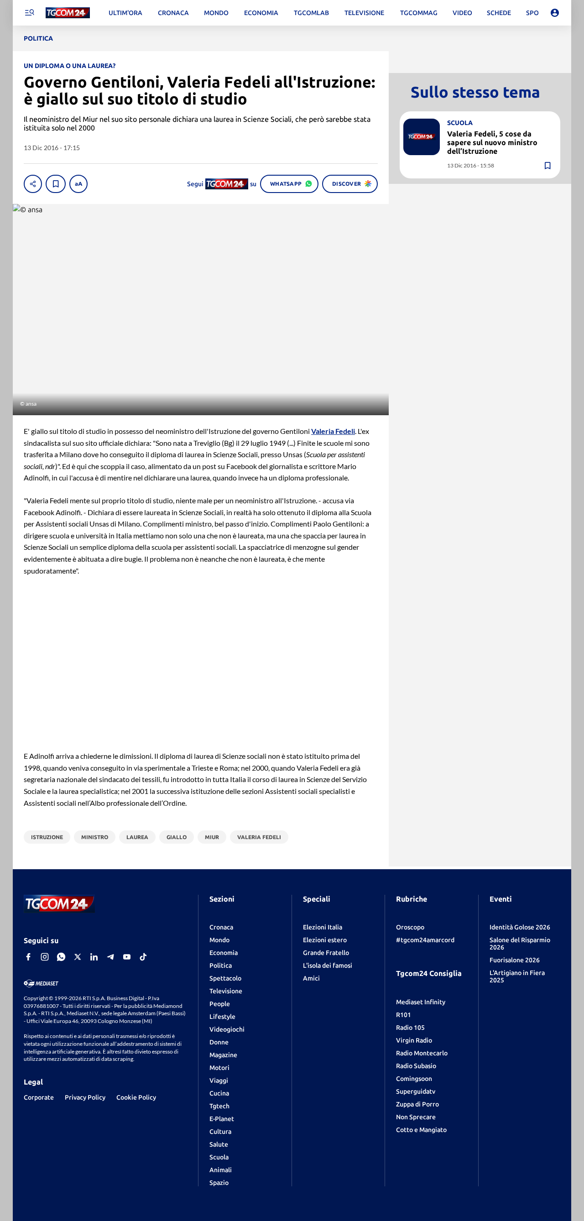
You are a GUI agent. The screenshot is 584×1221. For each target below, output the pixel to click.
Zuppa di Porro (417, 1104)
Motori (219, 1067)
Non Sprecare (416, 1117)
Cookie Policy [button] (136, 1097)
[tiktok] (143, 956)
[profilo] (554, 12)
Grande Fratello (326, 952)
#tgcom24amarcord (425, 940)
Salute (218, 1144)
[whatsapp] (61, 956)
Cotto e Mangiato (421, 1129)
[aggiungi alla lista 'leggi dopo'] (56, 184)
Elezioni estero (325, 940)
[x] (77, 956)
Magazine (223, 1055)
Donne (219, 1042)
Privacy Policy (85, 1097)
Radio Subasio (416, 1066)
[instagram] (44, 956)
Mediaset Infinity (420, 1002)
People (219, 1003)
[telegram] (110, 956)
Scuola (219, 1157)
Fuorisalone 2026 (515, 960)
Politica (220, 965)
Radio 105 (410, 1027)
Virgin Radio (414, 1040)
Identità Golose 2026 (520, 927)
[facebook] (28, 956)
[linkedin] (94, 956)
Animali (220, 1170)
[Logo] (68, 13)
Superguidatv (415, 1091)
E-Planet (221, 1118)
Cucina (219, 1093)
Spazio (219, 1182)
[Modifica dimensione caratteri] (78, 184)
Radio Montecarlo (422, 1053)
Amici (311, 978)
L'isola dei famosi (327, 965)
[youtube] (126, 956)
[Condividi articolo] (33, 184)
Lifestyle (222, 1016)
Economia (223, 952)
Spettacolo (225, 978)
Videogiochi (227, 1029)
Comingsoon (414, 1078)
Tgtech (219, 1106)
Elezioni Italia (322, 927)
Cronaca (221, 927)
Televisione (225, 991)
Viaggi (218, 1080)
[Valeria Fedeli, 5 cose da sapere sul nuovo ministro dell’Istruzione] (421, 136)
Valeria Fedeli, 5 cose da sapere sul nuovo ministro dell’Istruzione (492, 142)
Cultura (220, 1131)
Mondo (219, 940)
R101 (403, 1014)
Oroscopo (410, 927)
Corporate (39, 1097)
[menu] (29, 12)
